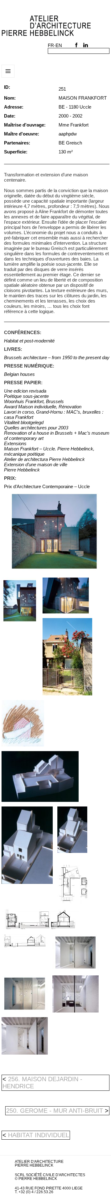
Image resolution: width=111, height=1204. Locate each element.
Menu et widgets (8, 77)
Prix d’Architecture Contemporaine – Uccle (47, 486)
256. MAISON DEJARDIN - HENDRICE (42, 1083)
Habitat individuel (38, 1135)
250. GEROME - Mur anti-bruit (57, 1110)
